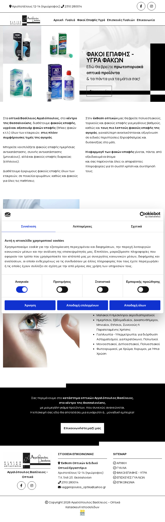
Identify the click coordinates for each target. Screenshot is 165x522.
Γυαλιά (70, 20)
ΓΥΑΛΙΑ (122, 468)
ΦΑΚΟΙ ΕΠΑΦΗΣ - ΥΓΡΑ (132, 473)
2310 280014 (73, 6)
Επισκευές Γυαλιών (121, 20)
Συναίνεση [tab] (28, 226)
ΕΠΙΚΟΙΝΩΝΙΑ (126, 482)
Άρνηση (30, 305)
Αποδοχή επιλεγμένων (82, 305)
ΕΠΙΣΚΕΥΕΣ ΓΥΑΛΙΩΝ (131, 477)
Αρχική (58, 20)
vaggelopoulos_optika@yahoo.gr (83, 487)
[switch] (62, 289)
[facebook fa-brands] (141, 6)
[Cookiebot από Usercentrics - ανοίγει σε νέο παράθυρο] (142, 215)
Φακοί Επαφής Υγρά (91, 20)
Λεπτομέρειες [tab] (82, 226)
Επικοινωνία (146, 20)
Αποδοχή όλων (135, 305)
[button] (99, 91)
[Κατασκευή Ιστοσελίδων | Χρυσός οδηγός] (82, 513)
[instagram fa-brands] (151, 6)
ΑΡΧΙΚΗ (122, 463)
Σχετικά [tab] (136, 226)
